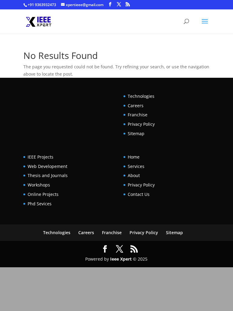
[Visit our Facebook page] (110, 4)
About (134, 175)
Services (136, 166)
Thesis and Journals (48, 175)
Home (134, 157)
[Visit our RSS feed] (128, 4)
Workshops (39, 185)
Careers (136, 105)
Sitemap (136, 133)
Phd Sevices (40, 204)
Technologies (141, 96)
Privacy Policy (141, 124)
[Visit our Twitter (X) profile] (119, 4)
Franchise (137, 115)
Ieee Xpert (121, 259)
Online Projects (43, 194)
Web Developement (47, 166)
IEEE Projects (40, 157)
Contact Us (139, 194)
